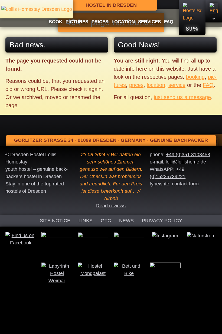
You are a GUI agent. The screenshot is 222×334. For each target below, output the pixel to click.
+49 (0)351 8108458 (188, 154)
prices (136, 85)
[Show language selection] (213, 11)
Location (123, 21)
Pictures (77, 21)
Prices (100, 21)
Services (149, 21)
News (126, 220)
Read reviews (111, 205)
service (176, 85)
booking (195, 77)
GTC (106, 220)
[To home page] (36, 9)
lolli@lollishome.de (186, 162)
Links (86, 220)
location (156, 85)
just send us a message (182, 97)
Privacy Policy (162, 220)
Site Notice (55, 220)
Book (55, 21)
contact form (185, 183)
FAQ (168, 21)
